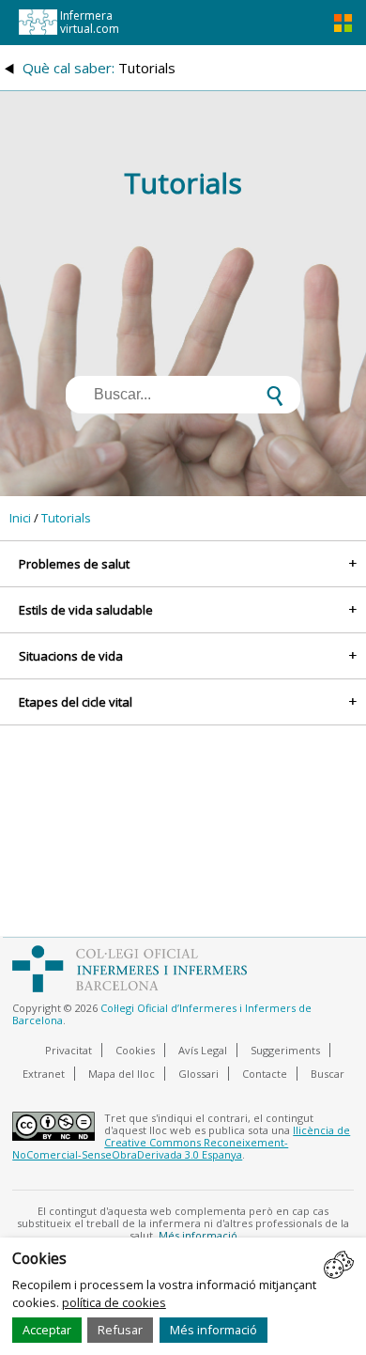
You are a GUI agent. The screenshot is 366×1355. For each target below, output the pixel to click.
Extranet (44, 1074)
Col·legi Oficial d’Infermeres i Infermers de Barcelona (162, 1014)
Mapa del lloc (121, 1074)
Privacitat (68, 1050)
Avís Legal (202, 1050)
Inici (20, 517)
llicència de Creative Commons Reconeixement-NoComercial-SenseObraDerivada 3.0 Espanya (181, 1142)
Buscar (327, 1074)
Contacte (264, 1074)
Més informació (213, 1329)
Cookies (135, 1050)
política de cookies (114, 1302)
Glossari (198, 1074)
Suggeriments (285, 1050)
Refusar (120, 1329)
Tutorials (66, 517)
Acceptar (47, 1329)
